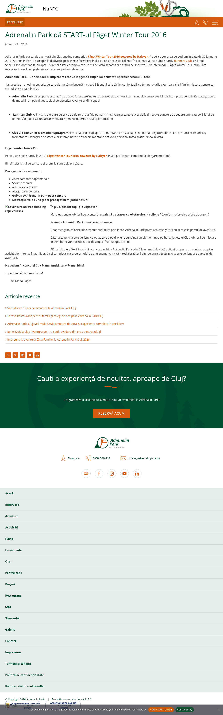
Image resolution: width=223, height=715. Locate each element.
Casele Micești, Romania (59, 8)
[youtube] (30, 355)
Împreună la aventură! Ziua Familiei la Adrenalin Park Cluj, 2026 (48, 339)
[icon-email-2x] (122, 458)
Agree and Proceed (161, 709)
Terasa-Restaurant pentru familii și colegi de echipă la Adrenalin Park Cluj (55, 316)
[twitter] (15, 355)
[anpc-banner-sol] (62, 702)
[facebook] (8, 355)
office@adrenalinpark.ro (144, 458)
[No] (218, 710)
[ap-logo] (19, 5)
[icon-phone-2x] (87, 458)
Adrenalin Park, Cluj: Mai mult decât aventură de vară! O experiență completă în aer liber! (65, 324)
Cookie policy (184, 709)
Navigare (74, 458)
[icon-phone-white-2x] (205, 22)
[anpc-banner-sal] (22, 702)
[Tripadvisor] (86, 473)
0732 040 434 (101, 458)
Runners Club (183, 61)
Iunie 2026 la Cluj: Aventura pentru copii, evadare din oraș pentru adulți (54, 332)
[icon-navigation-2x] (62, 458)
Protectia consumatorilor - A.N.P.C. (72, 699)
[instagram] (22, 355)
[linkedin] (37, 355)
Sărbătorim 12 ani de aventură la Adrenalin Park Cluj (41, 308)
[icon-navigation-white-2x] (196, 22)
